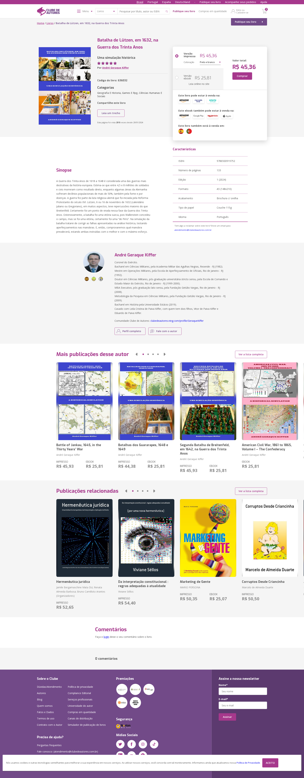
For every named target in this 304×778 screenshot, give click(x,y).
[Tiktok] (154, 744)
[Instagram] (143, 744)
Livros (49, 23)
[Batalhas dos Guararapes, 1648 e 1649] (146, 401)
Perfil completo (131, 331)
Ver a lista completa (251, 354)
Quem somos (45, 705)
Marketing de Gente (195, 582)
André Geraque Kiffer (115, 67)
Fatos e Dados (45, 712)
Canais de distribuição (80, 718)
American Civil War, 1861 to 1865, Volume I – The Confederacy (267, 447)
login (106, 636)
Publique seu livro (210, 2)
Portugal (152, 2)
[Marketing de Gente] (208, 538)
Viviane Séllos (126, 591)
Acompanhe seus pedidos (240, 2)
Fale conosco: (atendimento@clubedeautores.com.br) (67, 751)
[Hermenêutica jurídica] (84, 538)
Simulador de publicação (87, 724)
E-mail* (223, 699)
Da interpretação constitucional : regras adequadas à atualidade (143, 584)
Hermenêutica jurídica (73, 582)
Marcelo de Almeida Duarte (257, 587)
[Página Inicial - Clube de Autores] (48, 12)
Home (40, 23)
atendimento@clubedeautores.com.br (193, 230)
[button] (136, 354)
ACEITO (270, 762)
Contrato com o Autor (49, 724)
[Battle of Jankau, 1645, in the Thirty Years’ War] (84, 401)
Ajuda (263, 2)
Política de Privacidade (248, 762)
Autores (41, 693)
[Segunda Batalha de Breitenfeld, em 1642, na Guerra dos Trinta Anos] (208, 401)
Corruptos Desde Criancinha (263, 582)
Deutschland (182, 2)
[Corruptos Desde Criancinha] (270, 538)
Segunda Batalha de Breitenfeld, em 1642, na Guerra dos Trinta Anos (205, 449)
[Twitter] (120, 744)
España (166, 2)
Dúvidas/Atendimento (49, 686)
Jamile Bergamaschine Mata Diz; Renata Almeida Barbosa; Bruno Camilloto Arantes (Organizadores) (80, 591)
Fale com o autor (166, 331)
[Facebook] (131, 744)
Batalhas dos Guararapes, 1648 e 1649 (143, 447)
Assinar (227, 717)
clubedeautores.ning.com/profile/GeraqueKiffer (177, 320)
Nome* (223, 685)
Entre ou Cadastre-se (242, 11)
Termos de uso (45, 718)
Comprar (242, 76)
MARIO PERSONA (190, 587)
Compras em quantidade (213, 11)
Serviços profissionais (80, 699)
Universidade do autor (80, 705)
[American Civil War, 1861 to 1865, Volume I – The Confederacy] (270, 401)
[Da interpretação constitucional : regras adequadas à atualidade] (146, 538)
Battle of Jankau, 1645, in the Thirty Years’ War (78, 447)
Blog (39, 699)
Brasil (140, 2)
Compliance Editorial (79, 693)
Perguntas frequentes (49, 745)
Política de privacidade (80, 686)
